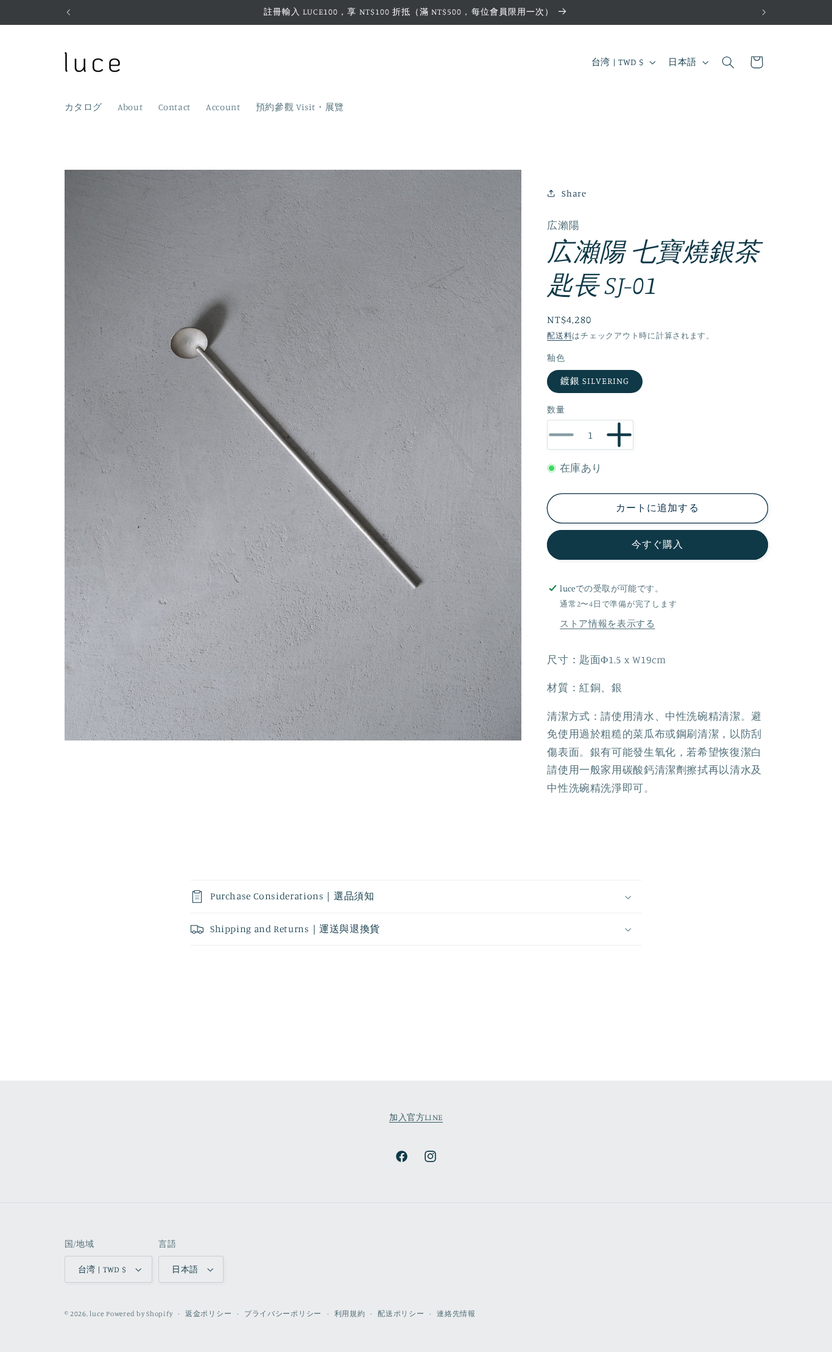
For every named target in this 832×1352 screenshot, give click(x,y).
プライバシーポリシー (283, 1313)
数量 (556, 409)
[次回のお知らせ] (763, 12)
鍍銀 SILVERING (594, 380)
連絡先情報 (456, 1313)
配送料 (559, 335)
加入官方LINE (416, 1117)
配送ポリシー (401, 1313)
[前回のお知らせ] (68, 12)
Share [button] (574, 193)
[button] (728, 62)
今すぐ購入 (657, 544)
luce (97, 1313)
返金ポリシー (208, 1313)
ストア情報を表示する (607, 623)
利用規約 (349, 1313)
